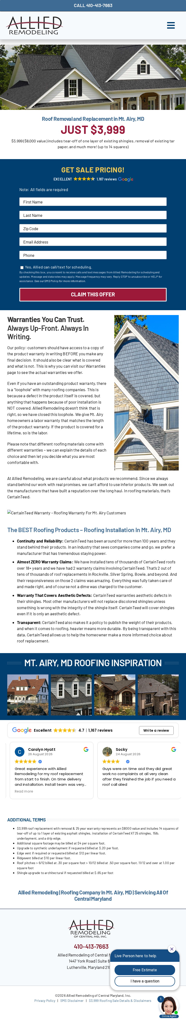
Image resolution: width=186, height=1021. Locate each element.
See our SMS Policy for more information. (60, 281)
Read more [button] (21, 791)
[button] (93, 179)
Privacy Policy (44, 1000)
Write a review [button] (156, 730)
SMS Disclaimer (72, 1000)
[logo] (34, 18)
